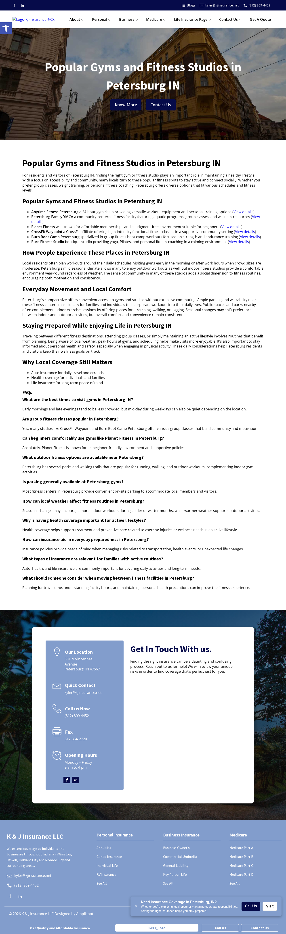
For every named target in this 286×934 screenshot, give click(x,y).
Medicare (154, 19)
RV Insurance (106, 874)
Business (126, 19)
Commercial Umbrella (180, 856)
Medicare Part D (241, 874)
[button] (6, 28)
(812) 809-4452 (259, 5)
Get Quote (156, 928)
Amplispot (84, 913)
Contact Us (228, 19)
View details (243, 211)
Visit (269, 906)
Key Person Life (175, 874)
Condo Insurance (109, 856)
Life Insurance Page (190, 19)
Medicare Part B (241, 856)
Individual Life (107, 865)
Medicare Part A (241, 847)
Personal (99, 19)
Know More (126, 104)
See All (102, 883)
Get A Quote (260, 19)
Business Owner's (176, 847)
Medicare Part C (241, 865)
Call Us (251, 906)
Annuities (104, 847)
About (74, 19)
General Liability (175, 865)
